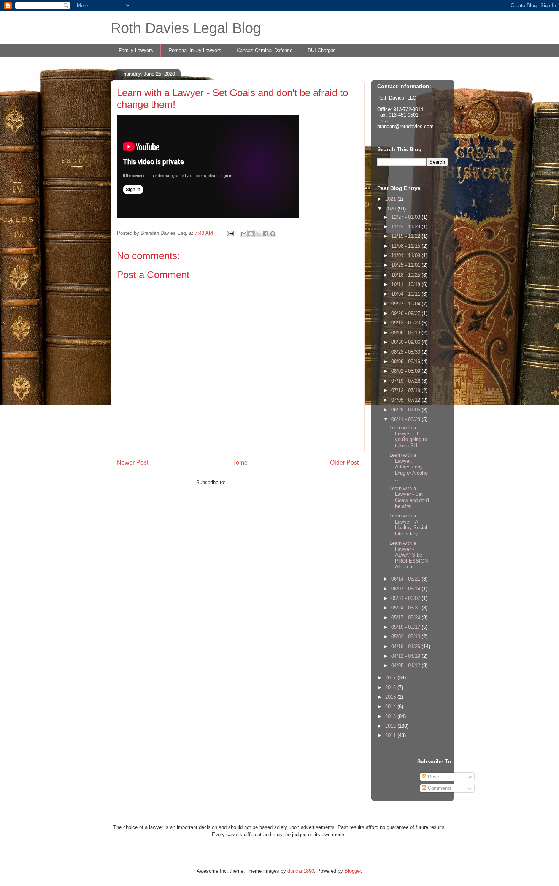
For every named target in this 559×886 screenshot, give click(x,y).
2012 (391, 726)
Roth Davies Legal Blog (186, 28)
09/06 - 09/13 (406, 332)
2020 (391, 209)
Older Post (344, 462)
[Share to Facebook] (265, 233)
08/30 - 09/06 (406, 342)
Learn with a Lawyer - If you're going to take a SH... (408, 436)
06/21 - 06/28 (406, 419)
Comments (439, 788)
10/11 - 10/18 (406, 284)
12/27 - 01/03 (406, 217)
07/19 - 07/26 (406, 381)
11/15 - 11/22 (406, 236)
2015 (391, 697)
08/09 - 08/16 (406, 361)
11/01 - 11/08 (406, 255)
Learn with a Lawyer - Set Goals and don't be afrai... (409, 497)
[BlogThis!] (251, 233)
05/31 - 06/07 (406, 598)
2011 (391, 735)
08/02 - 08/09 (406, 371)
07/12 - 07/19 (406, 390)
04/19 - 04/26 (406, 646)
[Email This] (244, 233)
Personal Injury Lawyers (194, 50)
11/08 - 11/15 (406, 246)
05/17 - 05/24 (406, 617)
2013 (391, 716)
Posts (433, 777)
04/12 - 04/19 (406, 656)
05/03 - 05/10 (406, 636)
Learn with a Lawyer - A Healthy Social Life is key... (408, 524)
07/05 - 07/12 (406, 400)
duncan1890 (300, 871)
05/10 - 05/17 (406, 627)
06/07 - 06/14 (406, 589)
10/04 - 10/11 (406, 294)
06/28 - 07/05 (406, 410)
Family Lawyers (136, 50)
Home (239, 462)
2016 (391, 687)
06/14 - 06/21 (406, 579)
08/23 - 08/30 (406, 352)
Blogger (353, 871)
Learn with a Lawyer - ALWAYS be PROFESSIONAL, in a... (408, 555)
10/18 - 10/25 (406, 275)
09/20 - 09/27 (406, 313)
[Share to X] (258, 233)
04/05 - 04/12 (406, 665)
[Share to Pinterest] (272, 233)
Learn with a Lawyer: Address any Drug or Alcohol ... (409, 466)
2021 (391, 199)
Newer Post (132, 462)
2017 (391, 677)
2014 (391, 706)
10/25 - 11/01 (406, 265)
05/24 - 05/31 (406, 608)
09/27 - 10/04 (406, 304)
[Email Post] (229, 233)
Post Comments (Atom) (253, 482)
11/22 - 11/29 (406, 226)
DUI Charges (322, 50)
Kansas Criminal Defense (264, 50)
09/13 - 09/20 (406, 323)
